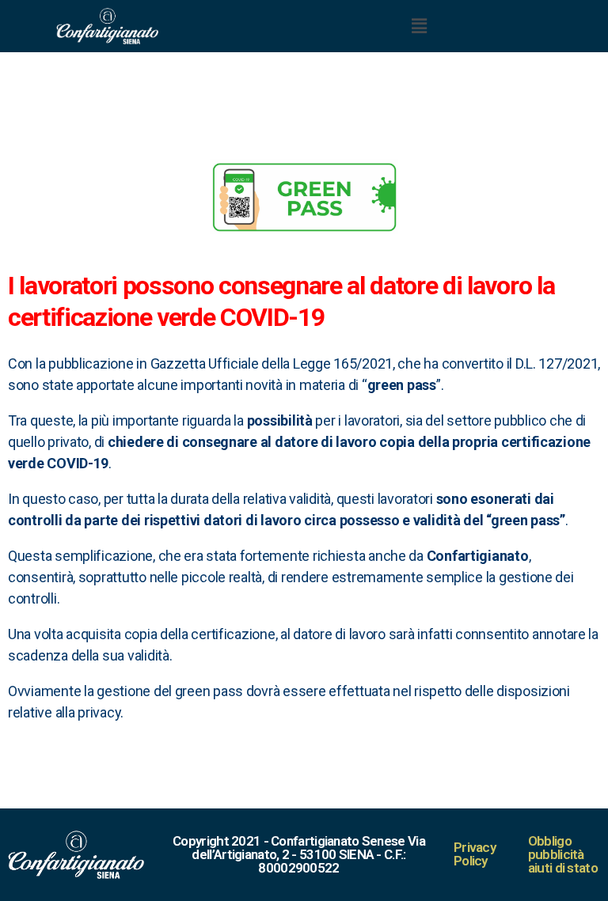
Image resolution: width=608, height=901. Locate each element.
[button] (418, 25)
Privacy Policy (475, 854)
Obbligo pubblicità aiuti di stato (563, 854)
